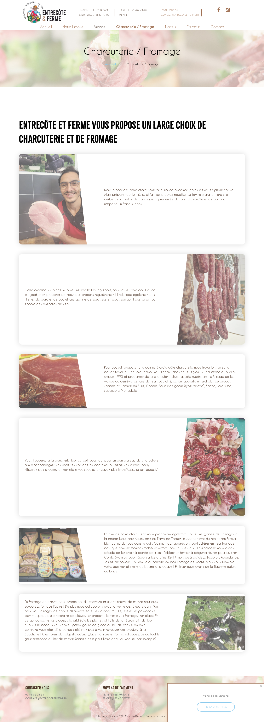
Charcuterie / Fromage (135, 27)
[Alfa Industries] (45, 12)
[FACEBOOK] (218, 10)
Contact (217, 27)
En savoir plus (216, 706)
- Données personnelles (156, 716)
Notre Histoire (73, 27)
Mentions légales (134, 716)
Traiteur (170, 27)
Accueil (46, 27)
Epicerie (193, 27)
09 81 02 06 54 (169, 10)
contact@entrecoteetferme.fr (180, 14)
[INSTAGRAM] (225, 10)
